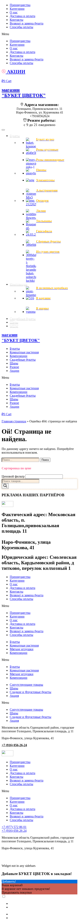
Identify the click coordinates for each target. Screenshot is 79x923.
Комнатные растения (24, 352)
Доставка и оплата (22, 16)
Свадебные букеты (23, 359)
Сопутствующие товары (26, 684)
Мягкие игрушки (21, 649)
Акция (14, 695)
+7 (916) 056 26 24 (14, 830)
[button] (39, 34)
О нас (14, 12)
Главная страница (14, 421)
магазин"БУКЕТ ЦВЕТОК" (24, 92)
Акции (14, 370)
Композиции (18, 356)
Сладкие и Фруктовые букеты (30, 692)
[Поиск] (5, 486)
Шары (14, 363)
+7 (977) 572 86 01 (14, 827)
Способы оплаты (21, 27)
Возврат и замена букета (26, 23)
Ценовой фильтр (13, 476)
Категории (17, 8)
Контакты (16, 19)
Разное (14, 367)
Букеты (15, 348)
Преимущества (20, 5)
